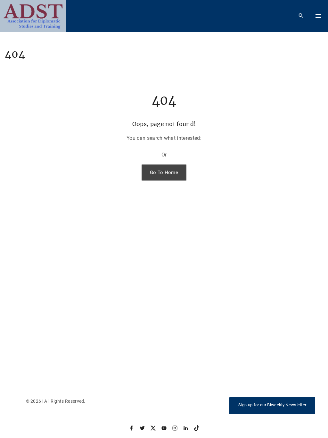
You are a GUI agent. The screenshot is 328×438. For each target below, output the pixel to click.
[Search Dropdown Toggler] (301, 16)
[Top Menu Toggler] (318, 16)
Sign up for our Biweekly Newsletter (272, 404)
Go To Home (164, 172)
